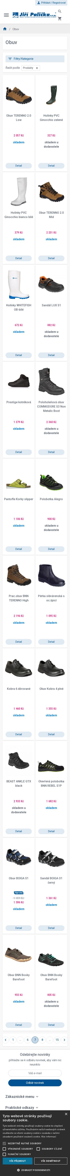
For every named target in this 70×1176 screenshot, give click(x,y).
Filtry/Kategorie (20, 59)
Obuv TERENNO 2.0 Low (18, 118)
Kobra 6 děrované (18, 689)
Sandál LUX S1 (51, 305)
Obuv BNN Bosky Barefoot (19, 977)
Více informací (48, 1136)
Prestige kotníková (18, 402)
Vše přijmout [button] (17, 1160)
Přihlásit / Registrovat (51, 3)
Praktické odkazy (19, 1107)
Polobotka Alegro (51, 499)
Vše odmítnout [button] (50, 1160)
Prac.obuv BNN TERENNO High (19, 598)
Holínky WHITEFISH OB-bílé (18, 307)
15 (57, 1040)
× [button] (66, 1114)
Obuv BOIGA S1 (19, 878)
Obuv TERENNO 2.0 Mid (51, 215)
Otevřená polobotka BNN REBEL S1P (51, 783)
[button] (35, 1170)
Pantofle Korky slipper (18, 499)
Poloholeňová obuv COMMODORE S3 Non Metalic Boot (51, 406)
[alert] (35, 1143)
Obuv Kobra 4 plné (51, 689)
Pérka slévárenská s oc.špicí (51, 598)
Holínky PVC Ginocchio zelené (51, 118)
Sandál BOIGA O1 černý (51, 880)
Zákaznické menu (19, 1096)
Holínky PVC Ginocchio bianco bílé (18, 215)
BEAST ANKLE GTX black (18, 783)
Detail (18, 165)
